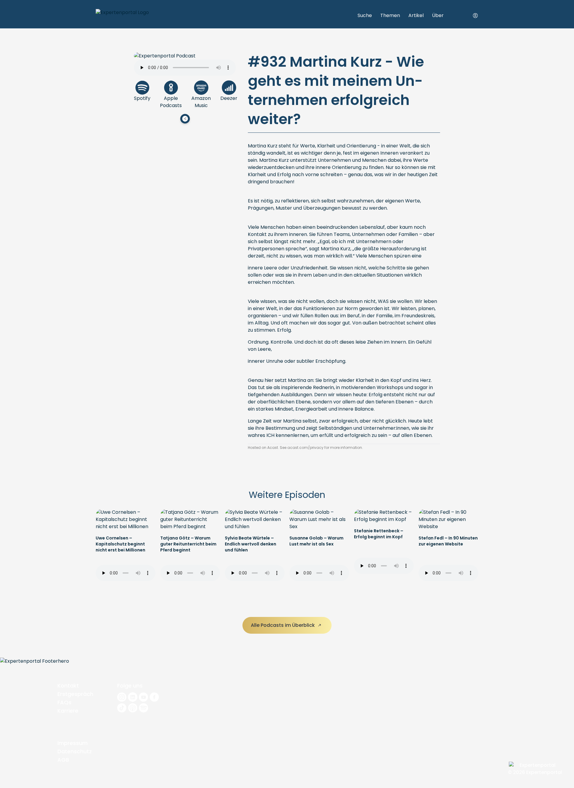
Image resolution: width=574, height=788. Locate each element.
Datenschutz (74, 751)
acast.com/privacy (305, 447)
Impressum (72, 743)
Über (438, 15)
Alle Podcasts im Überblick (283, 625)
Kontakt (68, 685)
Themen (390, 15)
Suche (365, 15)
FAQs (64, 702)
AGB (63, 759)
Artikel (416, 15)
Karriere (67, 710)
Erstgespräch (75, 694)
